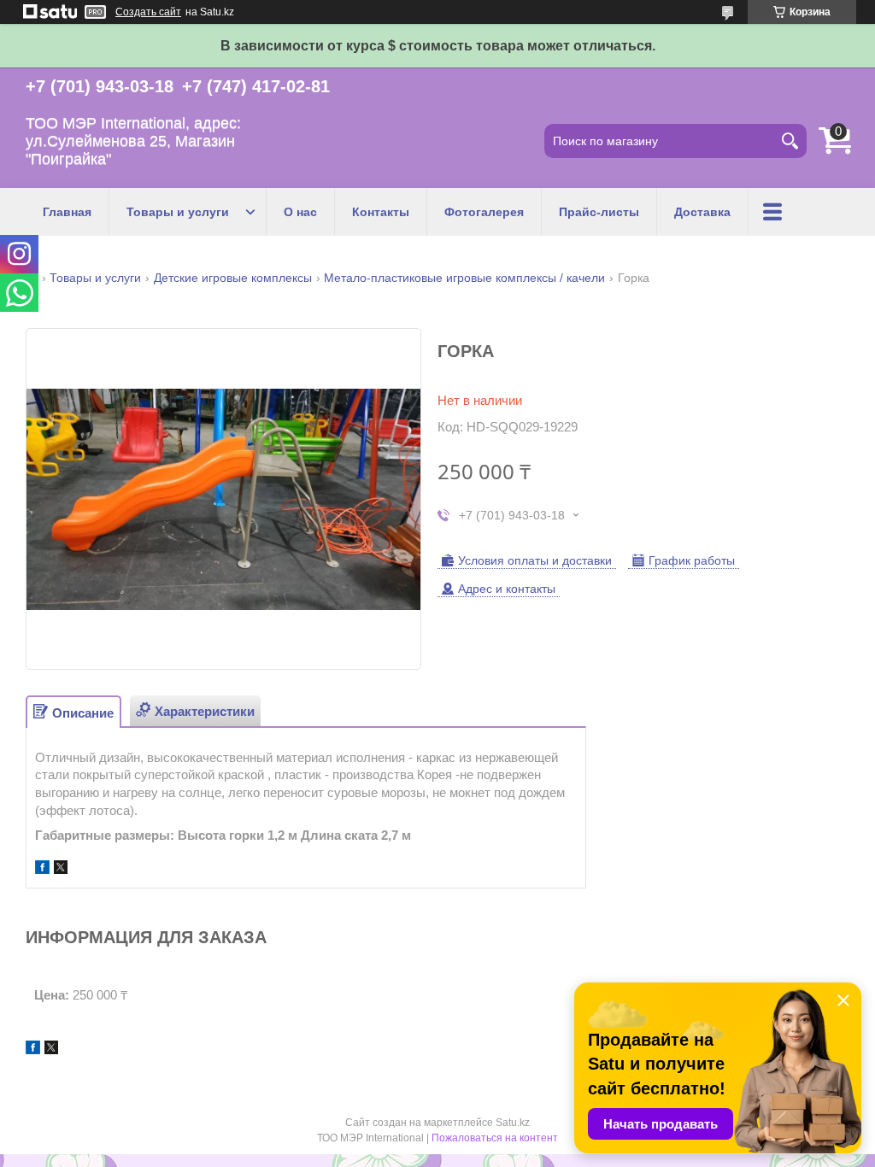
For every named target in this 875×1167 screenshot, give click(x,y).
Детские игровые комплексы (233, 277)
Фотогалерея (484, 212)
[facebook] (42, 869)
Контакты (380, 212)
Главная (67, 212)
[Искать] (789, 141)
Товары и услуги (177, 212)
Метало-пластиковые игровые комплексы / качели (464, 277)
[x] (61, 869)
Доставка (702, 212)
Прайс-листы (599, 212)
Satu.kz (513, 1123)
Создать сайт (148, 12)
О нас (300, 212)
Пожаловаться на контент (495, 1138)
